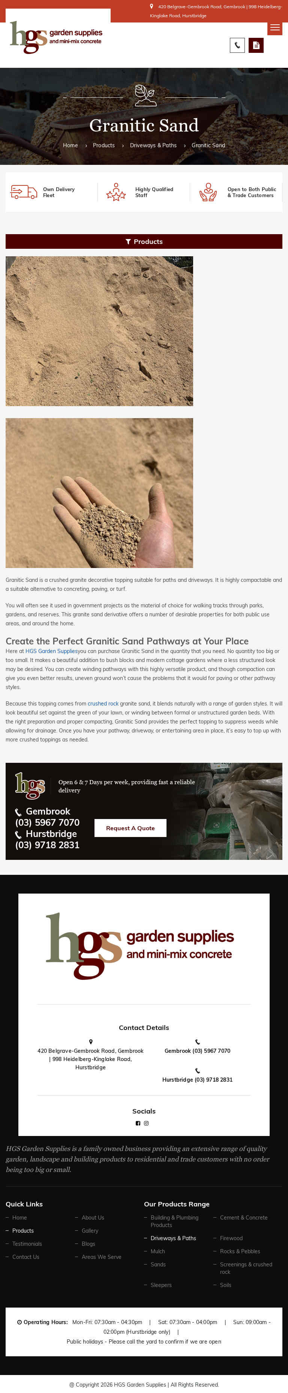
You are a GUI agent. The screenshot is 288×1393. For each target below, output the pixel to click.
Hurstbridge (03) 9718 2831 (197, 1079)
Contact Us (25, 1257)
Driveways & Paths (153, 145)
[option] (56, 192)
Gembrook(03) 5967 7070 (47, 817)
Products (104, 145)
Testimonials (27, 1244)
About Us (93, 1217)
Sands (158, 1264)
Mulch (158, 1251)
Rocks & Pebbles (240, 1251)
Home (70, 145)
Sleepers (161, 1285)
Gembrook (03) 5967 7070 (198, 1051)
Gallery (90, 1230)
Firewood (231, 1238)
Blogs (88, 1244)
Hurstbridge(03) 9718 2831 (47, 839)
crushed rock (103, 703)
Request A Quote (256, 45)
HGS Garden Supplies (52, 651)
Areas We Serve (102, 1257)
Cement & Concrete (244, 1217)
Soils (225, 1285)
